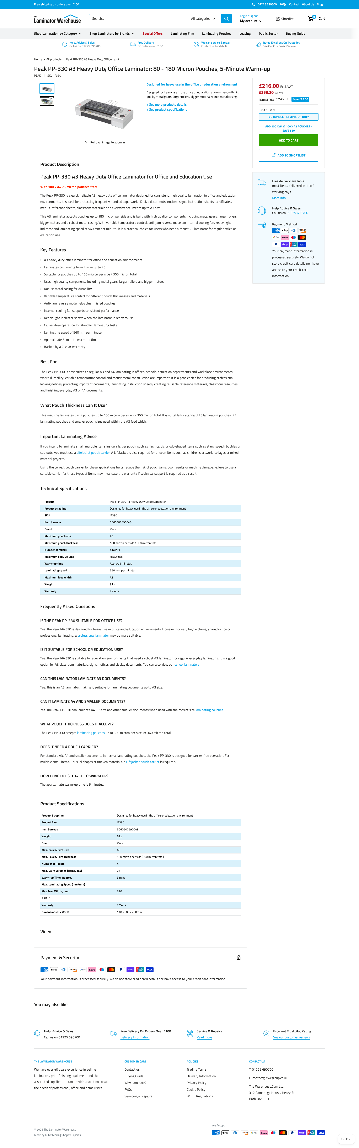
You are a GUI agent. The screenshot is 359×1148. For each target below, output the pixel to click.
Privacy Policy (196, 1082)
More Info (279, 197)
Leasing (245, 33)
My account (249, 20)
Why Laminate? (135, 1082)
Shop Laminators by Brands (110, 33)
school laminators (187, 664)
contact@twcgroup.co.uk (270, 1077)
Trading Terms (197, 1069)
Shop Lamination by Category (55, 33)
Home (38, 59)
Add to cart (288, 140)
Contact (294, 4)
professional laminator (93, 635)
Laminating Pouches (216, 33)
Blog (320, 4)
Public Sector (268, 33)
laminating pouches (209, 709)
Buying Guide (295, 33)
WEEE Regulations (200, 1096)
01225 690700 (267, 4)
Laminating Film (182, 33)
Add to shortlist (291, 155)
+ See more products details (166, 104)
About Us (308, 4)
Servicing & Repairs (138, 1096)
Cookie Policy (196, 1089)
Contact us (132, 1069)
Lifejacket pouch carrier (93, 452)
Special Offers (153, 33)
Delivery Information (135, 1037)
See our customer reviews (291, 1037)
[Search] (226, 18)
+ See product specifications (166, 109)
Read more (204, 1037)
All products (54, 59)
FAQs (282, 4)
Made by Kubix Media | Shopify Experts (57, 1135)
